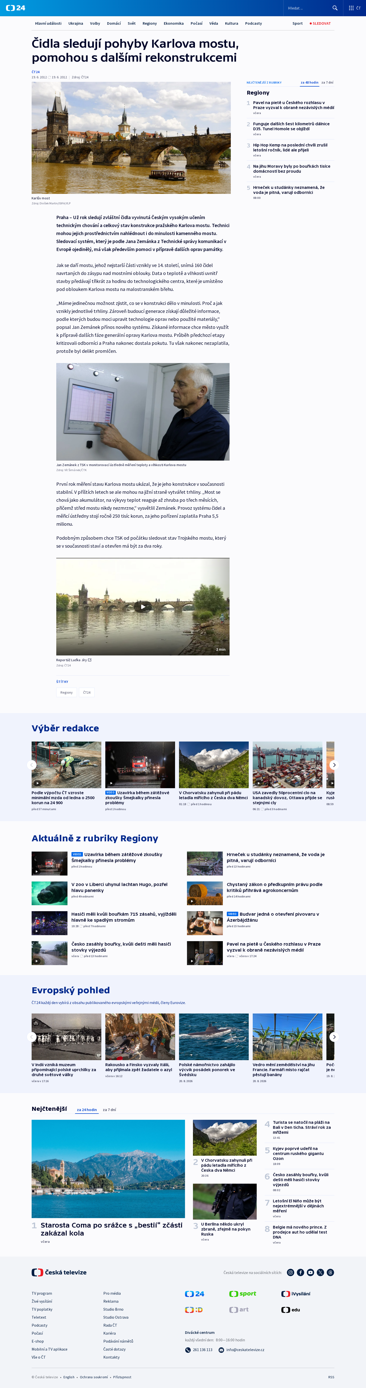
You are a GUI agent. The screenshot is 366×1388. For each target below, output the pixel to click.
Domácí (114, 23)
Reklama (111, 1301)
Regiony (150, 23)
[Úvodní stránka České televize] (59, 1272)
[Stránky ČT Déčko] (194, 1309)
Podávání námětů (118, 1341)
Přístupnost (122, 1377)
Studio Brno (113, 1309)
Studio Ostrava (115, 1317)
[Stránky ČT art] (238, 1309)
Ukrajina (75, 23)
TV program (42, 1293)
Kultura (231, 23)
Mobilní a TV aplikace (49, 1349)
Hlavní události (48, 23)
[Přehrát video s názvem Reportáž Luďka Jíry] (143, 607)
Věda (213, 23)
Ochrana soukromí (94, 1377)
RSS (331, 1377)
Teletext (39, 1317)
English (68, 1377)
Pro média (112, 1293)
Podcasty (253, 23)
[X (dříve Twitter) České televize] (320, 1272)
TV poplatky (42, 1309)
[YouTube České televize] (310, 1272)
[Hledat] (335, 8)
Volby (95, 23)
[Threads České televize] (330, 1272)
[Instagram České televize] (291, 1272)
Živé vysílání (42, 1301)
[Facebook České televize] (301, 1272)
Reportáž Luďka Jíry (71, 660)
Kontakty (111, 1357)
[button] (143, 607)
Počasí (196, 23)
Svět (132, 23)
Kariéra (109, 1333)
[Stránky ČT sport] (242, 1293)
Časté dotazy (114, 1349)
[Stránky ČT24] (194, 1293)
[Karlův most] (131, 138)
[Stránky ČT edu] (290, 1309)
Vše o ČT (39, 1357)
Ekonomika (174, 23)
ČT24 (35, 72)
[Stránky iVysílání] (295, 1293)
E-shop (38, 1341)
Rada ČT (110, 1325)
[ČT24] (15, 8)
